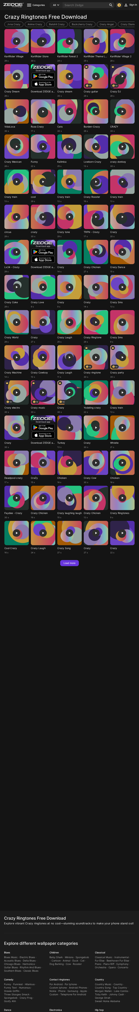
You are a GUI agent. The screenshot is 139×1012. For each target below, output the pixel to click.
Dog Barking (56, 964)
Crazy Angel (107, 24)
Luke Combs (121, 991)
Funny (7, 984)
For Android (56, 984)
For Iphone (71, 984)
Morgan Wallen (103, 991)
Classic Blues (30, 970)
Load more (70, 563)
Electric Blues (27, 957)
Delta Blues (29, 960)
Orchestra (100, 967)
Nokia (52, 991)
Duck (75, 960)
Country (99, 979)
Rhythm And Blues (30, 967)
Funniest (18, 984)
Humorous (25, 987)
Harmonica (29, 964)
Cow (68, 964)
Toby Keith (101, 994)
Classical (100, 952)
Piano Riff (108, 964)
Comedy (9, 979)
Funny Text (10, 987)
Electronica (55, 1009)
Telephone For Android (73, 994)
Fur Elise (99, 960)
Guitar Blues (11, 967)
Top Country (120, 987)
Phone (61, 991)
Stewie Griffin (11, 991)
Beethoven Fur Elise (118, 960)
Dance (7, 1009)
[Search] (110, 5)
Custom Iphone (58, 987)
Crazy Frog (26, 997)
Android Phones (78, 987)
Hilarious (30, 984)
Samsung (72, 991)
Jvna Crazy (14, 24)
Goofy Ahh (10, 1001)
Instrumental (121, 957)
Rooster (77, 964)
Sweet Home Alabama (107, 1001)
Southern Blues (12, 970)
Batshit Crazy (57, 24)
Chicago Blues (12, 964)
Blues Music (11, 957)
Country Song (103, 987)
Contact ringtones (59, 979)
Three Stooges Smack (16, 994)
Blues (7, 952)
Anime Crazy (35, 24)
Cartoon (56, 960)
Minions (69, 957)
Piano (98, 964)
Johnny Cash (116, 994)
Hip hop (99, 1009)
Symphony (122, 964)
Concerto (123, 967)
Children (54, 952)
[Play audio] (16, 41)
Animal (66, 960)
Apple (83, 991)
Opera (112, 967)
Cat (82, 960)
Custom (53, 994)
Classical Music (103, 957)
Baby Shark (56, 957)
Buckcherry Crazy (82, 24)
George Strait (102, 997)
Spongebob (82, 957)
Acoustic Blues (12, 960)
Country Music (103, 984)
